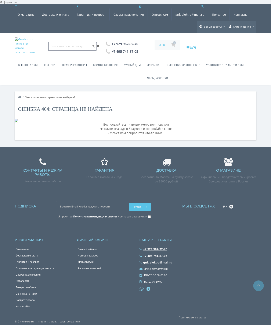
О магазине (26, 15)
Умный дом (132, 65)
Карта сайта (23, 306)
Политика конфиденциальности (35, 268)
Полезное (219, 15)
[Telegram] (230, 205)
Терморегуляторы (74, 65)
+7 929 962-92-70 (155, 249)
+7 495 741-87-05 (155, 256)
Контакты (240, 15)
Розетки (49, 65)
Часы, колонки (157, 78)
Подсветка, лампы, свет (183, 65)
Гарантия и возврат (91, 15)
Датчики (153, 65)
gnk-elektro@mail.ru (190, 15)
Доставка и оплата (55, 15)
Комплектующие (105, 65)
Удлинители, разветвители (225, 65)
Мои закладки (86, 262)
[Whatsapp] (224, 205)
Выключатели (28, 65)
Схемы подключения (128, 15)
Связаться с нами (26, 293)
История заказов (88, 255)
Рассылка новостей (89, 268)
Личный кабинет (87, 249)
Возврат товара (25, 300)
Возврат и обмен (26, 287)
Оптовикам (160, 15)
